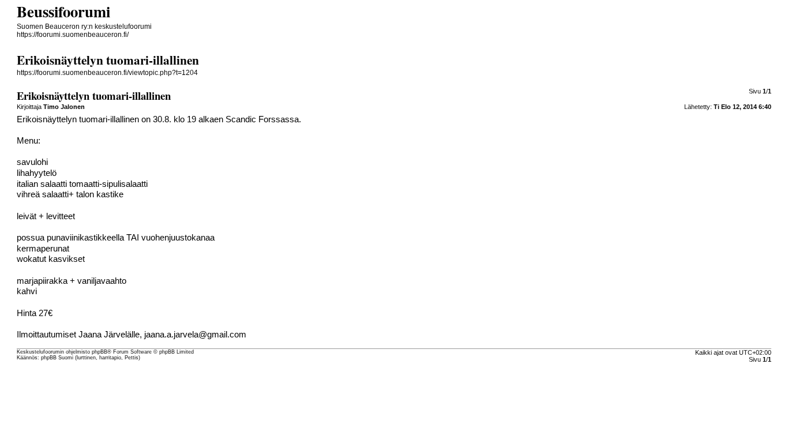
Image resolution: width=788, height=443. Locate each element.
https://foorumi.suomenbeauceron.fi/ (73, 35)
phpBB (99, 352)
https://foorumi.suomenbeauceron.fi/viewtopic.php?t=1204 (107, 73)
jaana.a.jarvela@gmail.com (195, 334)
